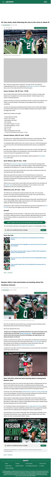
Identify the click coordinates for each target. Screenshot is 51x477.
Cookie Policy (8, 465)
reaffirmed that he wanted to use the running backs (34, 391)
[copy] (11, 28)
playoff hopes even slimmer (32, 86)
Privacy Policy (29, 463)
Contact (17, 463)
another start (9, 185)
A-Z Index (41, 465)
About (6, 463)
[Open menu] (3, 2)
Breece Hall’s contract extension (27, 345)
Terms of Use (42, 463)
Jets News (10, 272)
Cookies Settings (9, 468)
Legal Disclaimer (19, 465)
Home (5, 272)
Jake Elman (6, 290)
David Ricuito (6, 25)
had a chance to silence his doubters (19, 164)
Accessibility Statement (31, 465)
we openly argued (37, 341)
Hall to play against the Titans (34, 406)
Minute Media (8, 471)
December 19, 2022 (23, 132)
